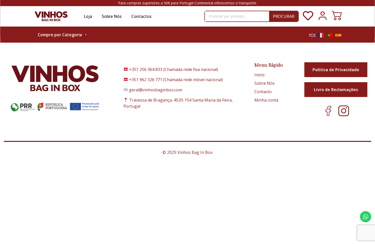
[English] (312, 35)
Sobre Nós (112, 16)
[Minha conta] (322, 19)
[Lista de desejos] (308, 19)
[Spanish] (338, 35)
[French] (321, 35)
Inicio (259, 75)
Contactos (141, 16)
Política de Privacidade (335, 69)
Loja (88, 16)
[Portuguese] (330, 35)
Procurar (283, 16)
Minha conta (266, 100)
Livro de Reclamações (336, 89)
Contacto (263, 91)
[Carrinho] (337, 16)
